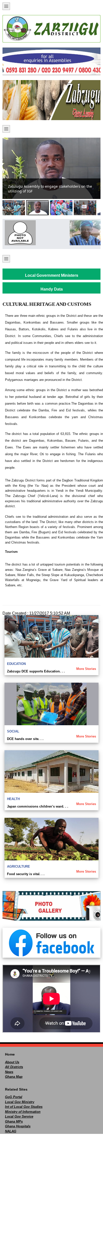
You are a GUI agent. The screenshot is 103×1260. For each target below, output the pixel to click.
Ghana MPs (14, 1121)
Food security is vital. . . (25, 874)
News (9, 1072)
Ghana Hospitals (17, 1126)
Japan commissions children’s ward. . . (37, 806)
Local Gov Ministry (19, 1102)
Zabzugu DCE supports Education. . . (36, 671)
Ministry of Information (22, 1112)
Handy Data (51, 289)
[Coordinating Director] (84, 232)
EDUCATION (16, 664)
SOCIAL (13, 731)
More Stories (86, 669)
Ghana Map (13, 1077)
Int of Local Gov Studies (23, 1107)
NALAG (10, 1131)
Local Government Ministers (51, 275)
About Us (12, 1062)
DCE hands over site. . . (25, 739)
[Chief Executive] (19, 232)
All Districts (14, 1067)
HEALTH (13, 799)
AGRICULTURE (18, 866)
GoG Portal (13, 1097)
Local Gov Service (19, 1116)
